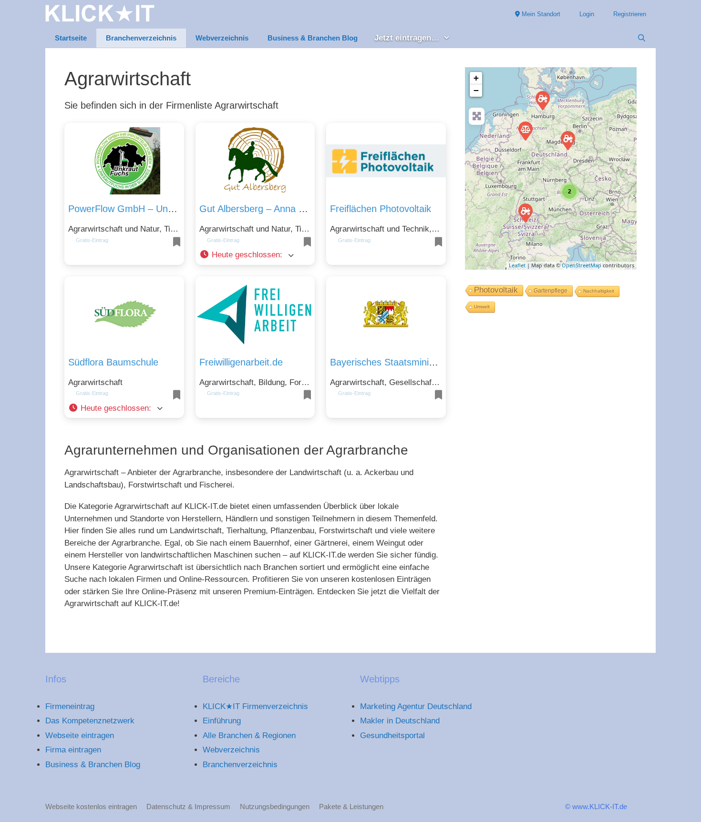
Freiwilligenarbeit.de (241, 362)
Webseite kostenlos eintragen (91, 806)
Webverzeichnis (222, 38)
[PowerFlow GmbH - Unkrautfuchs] (525, 212)
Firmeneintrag (69, 706)
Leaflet (517, 265)
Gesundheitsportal (392, 735)
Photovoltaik (496, 289)
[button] (255, 255)
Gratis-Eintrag (92, 240)
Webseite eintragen (79, 735)
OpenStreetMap (581, 265)
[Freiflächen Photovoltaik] (567, 140)
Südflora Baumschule (113, 362)
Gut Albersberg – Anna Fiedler (263, 208)
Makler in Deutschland (400, 720)
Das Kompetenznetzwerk (89, 720)
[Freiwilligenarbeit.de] (525, 130)
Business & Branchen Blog (313, 38)
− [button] (476, 90)
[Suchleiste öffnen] (642, 38)
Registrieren (629, 14)
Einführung (222, 720)
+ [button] (476, 78)
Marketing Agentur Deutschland (416, 706)
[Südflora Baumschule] (542, 100)
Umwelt (482, 306)
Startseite (71, 38)
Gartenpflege (550, 290)
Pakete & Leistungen (351, 806)
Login (586, 14)
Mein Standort (540, 14)
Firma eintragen (73, 749)
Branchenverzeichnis (141, 38)
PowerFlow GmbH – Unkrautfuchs (140, 208)
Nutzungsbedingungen (274, 806)
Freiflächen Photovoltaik (380, 208)
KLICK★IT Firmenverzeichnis (255, 706)
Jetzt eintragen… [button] (406, 37)
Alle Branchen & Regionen (249, 735)
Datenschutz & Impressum (188, 806)
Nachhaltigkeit (598, 291)
